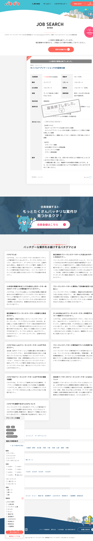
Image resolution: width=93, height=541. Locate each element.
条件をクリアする (14, 536)
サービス (46, 4)
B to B (10, 509)
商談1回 (10, 514)
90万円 (41, 472)
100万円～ (11, 475)
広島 (57, 448)
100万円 (47, 472)
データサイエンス (13, 461)
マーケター (11, 453)
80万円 (34, 472)
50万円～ (19, 466)
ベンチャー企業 (13, 507)
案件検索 (37, 4)
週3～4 (10, 492)
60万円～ (10, 469)
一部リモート (12, 481)
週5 (9, 495)
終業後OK (11, 521)
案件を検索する (14, 532)
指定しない (19, 475)
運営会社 (53, 529)
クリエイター (12, 456)
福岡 (62, 448)
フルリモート (12, 484)
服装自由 (11, 524)
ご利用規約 (60, 529)
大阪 (48, 448)
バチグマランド (59, 4)
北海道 (28, 448)
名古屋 (39, 448)
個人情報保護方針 (70, 529)
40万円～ (10, 466)
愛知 (33, 448)
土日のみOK (12, 519)
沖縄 (67, 448)
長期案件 (11, 517)
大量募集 (73, 496)
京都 (44, 448)
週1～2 (10, 490)
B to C (10, 512)
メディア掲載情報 (44, 529)
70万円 (28, 472)
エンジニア (11, 458)
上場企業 (11, 504)
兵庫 (53, 448)
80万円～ (10, 472)
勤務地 (8, 498)
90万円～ (19, 472)
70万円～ (19, 469)
